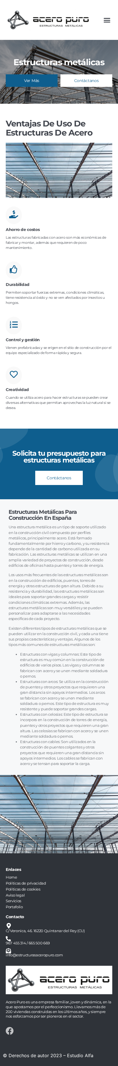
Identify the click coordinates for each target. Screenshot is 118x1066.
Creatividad (17, 389)
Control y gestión (23, 339)
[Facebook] (10, 1031)
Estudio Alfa (80, 1055)
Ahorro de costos (23, 229)
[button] (106, 20)
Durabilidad (18, 284)
